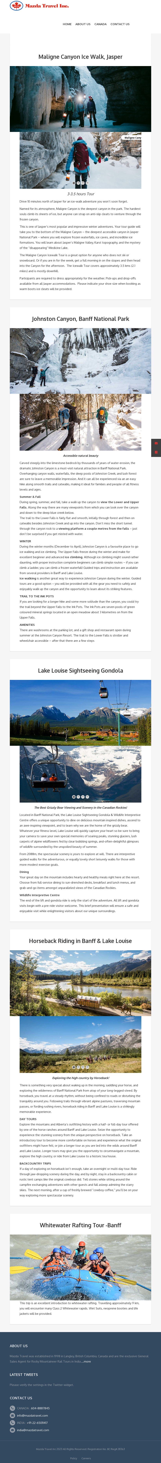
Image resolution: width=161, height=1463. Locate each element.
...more (86, 1361)
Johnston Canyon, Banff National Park (80, 318)
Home (67, 24)
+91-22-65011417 (37, 1423)
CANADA (100, 24)
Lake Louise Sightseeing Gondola (80, 670)
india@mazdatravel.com (33, 1430)
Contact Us (120, 24)
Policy (73, 1458)
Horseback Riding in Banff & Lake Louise (80, 940)
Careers (86, 1458)
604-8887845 (40, 1408)
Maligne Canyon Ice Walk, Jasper (80, 56)
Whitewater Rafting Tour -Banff (80, 1225)
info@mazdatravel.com (32, 1415)
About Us (83, 24)
